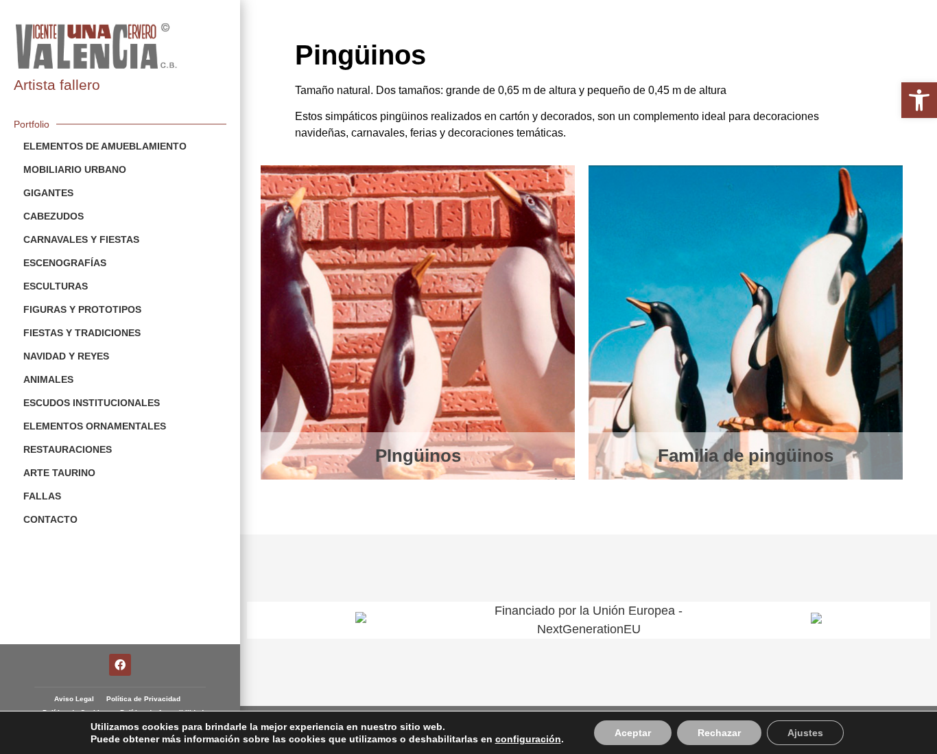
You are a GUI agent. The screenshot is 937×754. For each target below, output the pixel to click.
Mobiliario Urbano (74, 169)
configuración (528, 738)
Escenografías (64, 262)
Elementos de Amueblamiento (105, 146)
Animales (48, 379)
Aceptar (633, 732)
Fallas (42, 496)
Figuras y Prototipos (82, 309)
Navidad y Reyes (66, 356)
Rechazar (719, 732)
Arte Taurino (59, 472)
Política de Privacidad (143, 699)
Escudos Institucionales (91, 402)
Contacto (50, 519)
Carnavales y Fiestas (81, 239)
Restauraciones (67, 449)
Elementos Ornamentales (94, 426)
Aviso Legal (74, 699)
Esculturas (55, 286)
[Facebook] (120, 665)
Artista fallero (57, 85)
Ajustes (805, 732)
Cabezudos (53, 216)
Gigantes (48, 192)
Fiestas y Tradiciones (82, 332)
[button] (919, 100)
